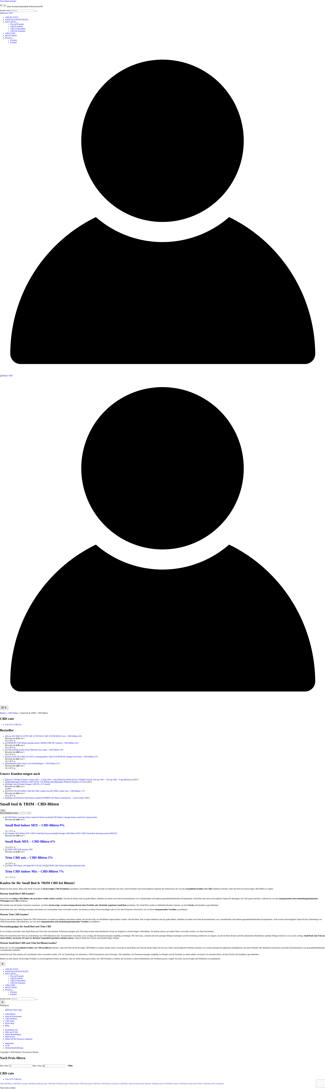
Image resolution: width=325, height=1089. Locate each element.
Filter (70, 1066)
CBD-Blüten (13, 713)
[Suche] (36, 11)
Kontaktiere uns (11, 1030)
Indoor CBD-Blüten (166, 1084)
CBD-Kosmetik (74, 1084)
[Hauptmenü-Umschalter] (4, 708)
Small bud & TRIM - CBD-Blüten (200, 1084)
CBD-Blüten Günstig (20, 1084)
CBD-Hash (51, 1084)
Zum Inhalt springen (8, 1)
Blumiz (3, 713)
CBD (1, 1084)
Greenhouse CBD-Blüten (120, 1084)
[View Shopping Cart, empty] (162, 47)
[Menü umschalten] (17, 22)
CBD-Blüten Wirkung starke (37, 1084)
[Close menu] (2, 964)
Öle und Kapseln (218, 1084)
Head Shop (9, 1023)
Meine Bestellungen (13, 1034)
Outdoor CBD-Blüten (181, 1084)
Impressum (9, 1043)
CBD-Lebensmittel (86, 1084)
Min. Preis (4, 1066)
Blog (7, 1025)
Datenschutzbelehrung (14, 1048)
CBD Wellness (11, 1019)
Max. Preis (37, 1066)
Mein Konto (10, 1037)
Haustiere (148, 1084)
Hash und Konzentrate (136, 1084)
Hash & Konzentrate (13, 1016)
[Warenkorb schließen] (2, 1002)
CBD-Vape (9, 1021)
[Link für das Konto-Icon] (162, 373)
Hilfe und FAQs (11, 1032)
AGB (7, 1045)
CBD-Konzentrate (62, 1084)
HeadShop (155, 1084)
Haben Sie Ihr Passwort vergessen (18, 1039)
